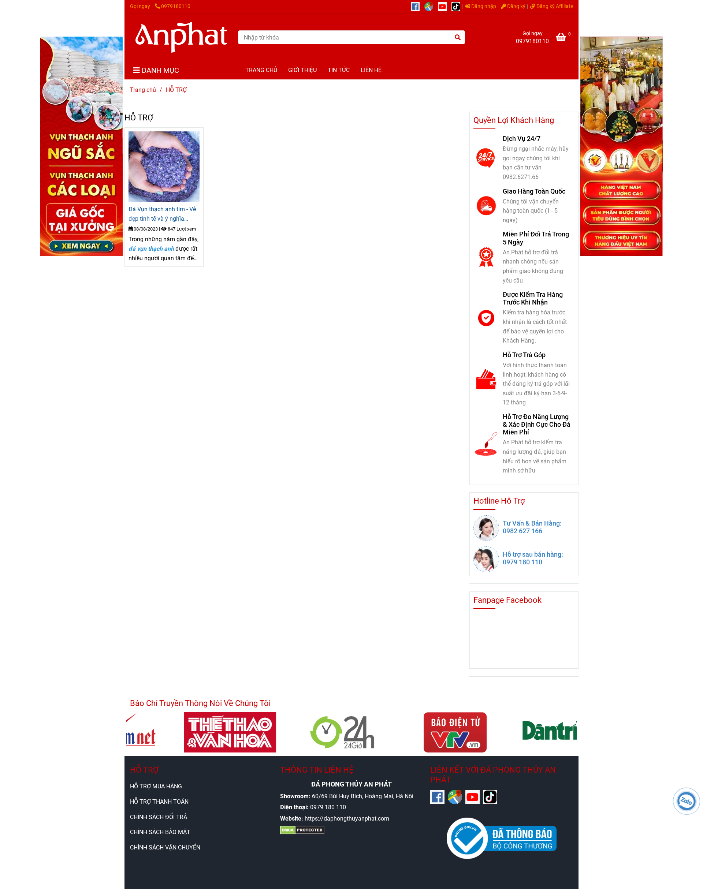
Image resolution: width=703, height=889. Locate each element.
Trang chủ (143, 89)
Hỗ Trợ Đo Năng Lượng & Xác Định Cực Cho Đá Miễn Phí (536, 424)
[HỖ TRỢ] (181, 37)
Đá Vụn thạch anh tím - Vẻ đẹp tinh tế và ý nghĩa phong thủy (162, 214)
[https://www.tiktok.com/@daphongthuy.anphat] (457, 6)
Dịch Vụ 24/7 (521, 138)
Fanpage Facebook (507, 600)
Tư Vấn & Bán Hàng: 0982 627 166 (532, 527)
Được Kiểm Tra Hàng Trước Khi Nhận (533, 298)
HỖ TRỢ (144, 769)
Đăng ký (515, 6)
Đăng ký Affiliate (554, 6)
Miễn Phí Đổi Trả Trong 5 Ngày (536, 238)
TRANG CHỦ (261, 70)
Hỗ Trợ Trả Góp (524, 355)
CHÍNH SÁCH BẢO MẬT (160, 832)
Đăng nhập (483, 6)
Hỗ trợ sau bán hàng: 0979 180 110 (533, 558)
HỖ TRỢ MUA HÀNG (156, 786)
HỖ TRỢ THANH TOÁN (159, 801)
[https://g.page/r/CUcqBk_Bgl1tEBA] (431, 6)
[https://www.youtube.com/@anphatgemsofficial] (444, 6)
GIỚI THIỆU (302, 70)
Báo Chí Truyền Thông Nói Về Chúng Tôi (200, 703)
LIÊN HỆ (371, 70)
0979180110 (175, 6)
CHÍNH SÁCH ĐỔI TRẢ (158, 817)
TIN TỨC (339, 70)
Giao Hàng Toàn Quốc (534, 191)
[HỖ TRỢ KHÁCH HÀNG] (164, 166)
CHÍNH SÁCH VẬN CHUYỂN (165, 847)
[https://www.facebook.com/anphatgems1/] (417, 6)
